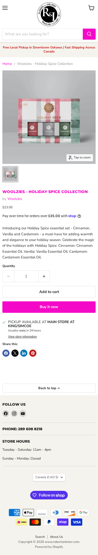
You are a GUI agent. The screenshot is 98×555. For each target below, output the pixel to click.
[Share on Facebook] (6, 353)
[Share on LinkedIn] (23, 353)
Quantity (8, 266)
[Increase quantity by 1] (44, 276)
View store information (22, 336)
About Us (56, 537)
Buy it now (49, 306)
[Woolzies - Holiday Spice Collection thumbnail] (10, 174)
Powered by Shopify (49, 547)
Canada (46, 477)
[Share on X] (15, 353)
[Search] (89, 34)
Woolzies (14, 198)
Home (7, 64)
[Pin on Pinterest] (32, 353)
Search (40, 537)
